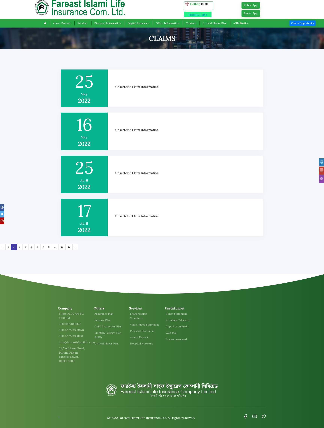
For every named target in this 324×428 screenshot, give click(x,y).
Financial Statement (142, 331)
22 (69, 246)
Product (82, 23)
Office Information (167, 23)
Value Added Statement (144, 324)
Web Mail (171, 333)
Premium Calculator (178, 320)
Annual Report (139, 337)
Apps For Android (177, 326)
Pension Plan (102, 320)
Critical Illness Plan (214, 23)
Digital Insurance (138, 23)
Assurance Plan (103, 313)
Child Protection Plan (108, 326)
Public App (251, 5)
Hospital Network (141, 343)
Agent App (251, 13)
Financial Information (107, 23)
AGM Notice (241, 23)
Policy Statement (176, 313)
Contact (191, 23)
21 (62, 246)
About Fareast (62, 23)
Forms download (176, 339)
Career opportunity (302, 23)
